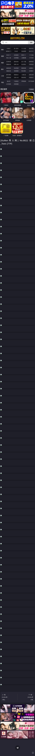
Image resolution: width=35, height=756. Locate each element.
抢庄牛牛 (31, 51)
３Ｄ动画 (31, 55)
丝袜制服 (16, 58)
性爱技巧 (31, 77)
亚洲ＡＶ (8, 55)
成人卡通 (23, 61)
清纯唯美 (16, 71)
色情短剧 (16, 84)
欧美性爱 (31, 61)
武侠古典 (31, 74)
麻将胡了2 (8, 51)
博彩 (2, 50)
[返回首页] (33, 752)
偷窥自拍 (8, 68)
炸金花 (16, 51)
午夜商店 (16, 81)
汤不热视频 (31, 81)
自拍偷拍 (16, 55)
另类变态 (31, 64)
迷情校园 (8, 77)
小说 (2, 76)
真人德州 (16, 48)
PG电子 (8, 48)
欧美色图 (23, 68)
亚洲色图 (16, 68)
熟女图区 (23, 71)
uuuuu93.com (17, 38)
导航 (2, 82)
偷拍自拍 (16, 61)
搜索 (31, 42)
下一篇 (30, 697)
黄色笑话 (23, 77)
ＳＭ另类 (31, 58)
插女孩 (8, 81)
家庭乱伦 (16, 74)
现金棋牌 (23, 51)
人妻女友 (23, 74)
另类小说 (16, 77)
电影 (2, 63)
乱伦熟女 (23, 64)
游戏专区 (31, 48)
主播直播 (23, 58)
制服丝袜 (8, 64)
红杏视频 (8, 84)
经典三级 (16, 64)
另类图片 (31, 71)
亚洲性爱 (8, 61)
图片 (2, 69)
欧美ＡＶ (23, 55)
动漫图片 (31, 68)
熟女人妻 (8, 58)
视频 (2, 56)
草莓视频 (23, 81)
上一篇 (4, 697)
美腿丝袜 (8, 71)
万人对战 (23, 48)
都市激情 (8, 74)
